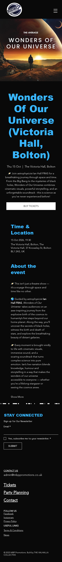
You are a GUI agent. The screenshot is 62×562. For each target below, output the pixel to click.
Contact (11, 500)
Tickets (10, 484)
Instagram (9, 517)
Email (7, 426)
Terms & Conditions (13, 530)
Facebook (9, 513)
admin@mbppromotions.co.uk (23, 475)
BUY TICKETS (31, 206)
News (6, 534)
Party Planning (16, 492)
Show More (17, 396)
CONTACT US (11, 470)
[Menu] (55, 11)
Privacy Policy (10, 521)
